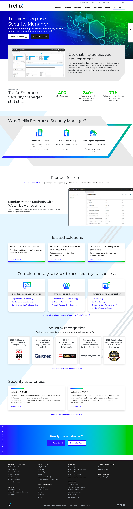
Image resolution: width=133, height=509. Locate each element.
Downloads (71, 472)
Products (57, 8)
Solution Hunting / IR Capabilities (25, 305)
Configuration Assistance (22, 302)
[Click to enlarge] (38, 62)
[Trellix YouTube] (121, 505)
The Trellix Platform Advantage (18, 492)
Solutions (67, 8)
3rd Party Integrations (60, 302)
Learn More (14, 259)
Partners (87, 8)
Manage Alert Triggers (54, 183)
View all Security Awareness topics (65, 414)
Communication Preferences (77, 477)
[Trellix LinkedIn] (118, 505)
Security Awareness (74, 492)
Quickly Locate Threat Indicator (78, 183)
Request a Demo (40, 37)
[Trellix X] (124, 505)
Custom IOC (96, 299)
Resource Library (73, 484)
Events (40, 497)
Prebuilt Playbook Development (64, 305)
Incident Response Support (102, 308)
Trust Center (72, 494)
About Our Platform (14, 489)
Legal (76, 505)
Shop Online (102, 477)
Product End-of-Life (74, 474)
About (107, 8)
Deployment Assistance (21, 299)
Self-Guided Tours (73, 497)
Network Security (13, 472)
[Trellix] (9, 504)
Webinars (41, 494)
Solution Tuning (98, 302)
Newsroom (41, 487)
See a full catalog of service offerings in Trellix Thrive (65, 315)
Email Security (12, 477)
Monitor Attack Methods (33, 183)
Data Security (12, 469)
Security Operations (14, 479)
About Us (41, 469)
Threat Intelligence (14, 474)
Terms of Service (85, 505)
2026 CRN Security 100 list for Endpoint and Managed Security (19, 342)
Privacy (70, 505)
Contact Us (101, 467)
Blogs (40, 492)
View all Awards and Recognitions (65, 369)
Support (97, 2)
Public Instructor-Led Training (64, 299)
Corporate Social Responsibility (48, 479)
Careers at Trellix (43, 477)
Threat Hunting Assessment (103, 305)
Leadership (41, 472)
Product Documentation (76, 469)
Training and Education (75, 489)
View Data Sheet (17, 37)
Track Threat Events (101, 183)
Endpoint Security (13, 467)
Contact (107, 2)
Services (77, 8)
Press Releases (43, 489)
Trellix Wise (11, 494)
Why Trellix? (42, 467)
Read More (15, 406)
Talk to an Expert (56, 443)
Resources (98, 8)
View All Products (14, 482)
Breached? (85, 2)
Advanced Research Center (77, 487)
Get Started (118, 8)
